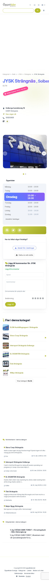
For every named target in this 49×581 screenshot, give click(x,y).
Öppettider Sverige (10, 570)
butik (5, 86)
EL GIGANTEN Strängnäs (19, 354)
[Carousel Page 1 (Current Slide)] (23, 174)
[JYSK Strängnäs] (25, 151)
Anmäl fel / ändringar (12, 219)
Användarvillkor (29, 573)
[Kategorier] (38, 5)
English (28, 576)
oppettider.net (30, 568)
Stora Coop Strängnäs (19, 336)
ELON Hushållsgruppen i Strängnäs (24, 327)
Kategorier (22, 570)
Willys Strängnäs (16, 373)
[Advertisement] (24, 41)
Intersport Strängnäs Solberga (22, 345)
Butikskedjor (19, 573)
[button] (43, 5)
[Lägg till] (30, 5)
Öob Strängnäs (16, 364)
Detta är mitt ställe (25, 255)
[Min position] (44, 10)
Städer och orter (38, 570)
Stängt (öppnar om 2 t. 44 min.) (16, 90)
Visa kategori (24, 381)
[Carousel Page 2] (25, 174)
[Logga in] (34, 5)
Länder (29, 570)
